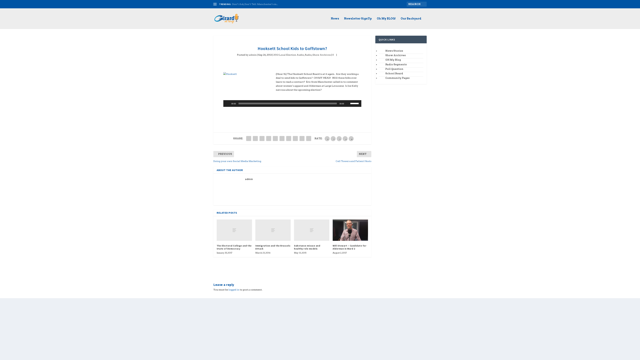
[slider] (355, 103)
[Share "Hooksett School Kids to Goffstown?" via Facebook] (248, 138)
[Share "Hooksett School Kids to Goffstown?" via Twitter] (255, 138)
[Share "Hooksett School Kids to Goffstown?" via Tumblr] (268, 138)
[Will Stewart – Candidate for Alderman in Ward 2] (350, 230)
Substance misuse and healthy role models (307, 247)
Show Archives (321, 55)
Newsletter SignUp (358, 18)
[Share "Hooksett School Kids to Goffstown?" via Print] (308, 138)
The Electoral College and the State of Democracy (234, 247)
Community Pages (397, 78)
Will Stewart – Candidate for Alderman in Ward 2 (349, 247)
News (335, 18)
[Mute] (347, 103)
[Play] (227, 103)
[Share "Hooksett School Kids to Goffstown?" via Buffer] (288, 138)
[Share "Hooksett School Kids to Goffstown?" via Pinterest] (275, 138)
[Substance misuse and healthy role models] (311, 230)
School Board (394, 73)
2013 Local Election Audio (288, 55)
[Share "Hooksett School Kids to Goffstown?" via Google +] (262, 138)
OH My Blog (393, 59)
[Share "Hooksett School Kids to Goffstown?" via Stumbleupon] (295, 138)
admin (253, 55)
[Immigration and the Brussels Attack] (273, 230)
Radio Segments (396, 64)
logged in (233, 289)
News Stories (394, 51)
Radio (308, 55)
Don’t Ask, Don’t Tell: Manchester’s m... (255, 4)
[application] (292, 103)
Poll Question (394, 69)
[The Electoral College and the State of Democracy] (234, 230)
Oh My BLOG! (386, 18)
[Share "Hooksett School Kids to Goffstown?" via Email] (302, 138)
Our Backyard (411, 18)
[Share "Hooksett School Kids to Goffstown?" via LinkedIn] (282, 138)
